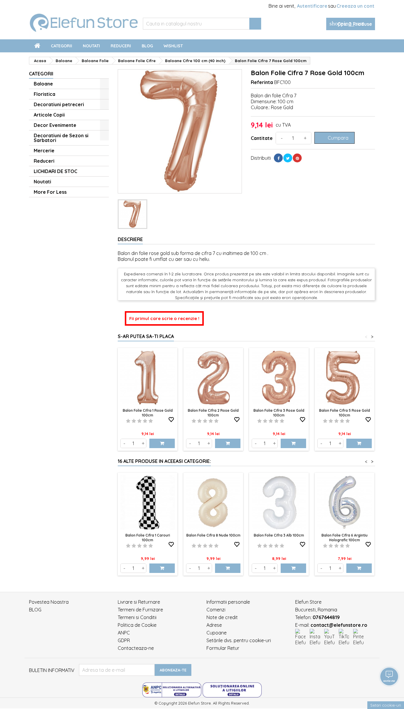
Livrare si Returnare (139, 602)
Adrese (214, 625)
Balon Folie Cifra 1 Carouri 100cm (147, 537)
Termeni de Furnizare (140, 610)
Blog (147, 46)
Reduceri (121, 46)
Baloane (43, 84)
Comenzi (215, 610)
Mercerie (44, 151)
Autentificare (312, 6)
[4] (145, 421)
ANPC (124, 633)
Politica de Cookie (137, 625)
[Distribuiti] (278, 158)
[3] (139, 421)
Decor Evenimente (55, 125)
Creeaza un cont (355, 6)
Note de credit (222, 617)
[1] (128, 421)
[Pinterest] (297, 158)
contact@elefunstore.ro (339, 625)
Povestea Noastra (49, 602)
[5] (150, 421)
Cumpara (333, 138)
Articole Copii (49, 115)
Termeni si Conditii (137, 617)
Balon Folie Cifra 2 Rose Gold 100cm (213, 412)
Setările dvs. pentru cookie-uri (238, 640)
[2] (134, 421)
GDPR (124, 640)
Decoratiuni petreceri (59, 104)
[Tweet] (287, 158)
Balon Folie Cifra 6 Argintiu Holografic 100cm (344, 537)
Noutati (91, 46)
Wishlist (173, 46)
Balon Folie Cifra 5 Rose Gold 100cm (344, 412)
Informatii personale (228, 602)
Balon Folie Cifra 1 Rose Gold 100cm (148, 412)
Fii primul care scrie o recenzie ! (164, 318)
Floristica (44, 94)
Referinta (262, 82)
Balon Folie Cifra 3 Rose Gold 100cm (278, 412)
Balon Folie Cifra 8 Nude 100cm (213, 535)
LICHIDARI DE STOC (55, 171)
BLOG (35, 610)
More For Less (50, 192)
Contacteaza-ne (136, 648)
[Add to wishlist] (171, 420)
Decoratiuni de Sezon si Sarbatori (61, 138)
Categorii (61, 46)
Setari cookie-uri (385, 705)
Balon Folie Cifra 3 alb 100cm (279, 535)
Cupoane (216, 633)
